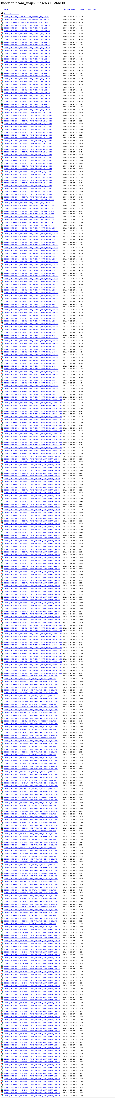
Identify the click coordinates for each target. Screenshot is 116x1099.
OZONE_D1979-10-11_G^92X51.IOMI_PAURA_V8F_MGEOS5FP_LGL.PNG (30, 755)
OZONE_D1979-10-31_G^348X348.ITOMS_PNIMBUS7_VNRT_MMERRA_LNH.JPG (32, 1096)
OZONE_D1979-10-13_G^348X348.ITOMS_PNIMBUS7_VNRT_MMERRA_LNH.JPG (32, 994)
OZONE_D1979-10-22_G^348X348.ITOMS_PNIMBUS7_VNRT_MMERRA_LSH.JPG (32, 1042)
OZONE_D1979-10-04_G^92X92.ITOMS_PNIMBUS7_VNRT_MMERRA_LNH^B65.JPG (33, 642)
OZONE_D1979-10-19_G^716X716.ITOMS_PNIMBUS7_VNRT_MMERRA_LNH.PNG (32, 574)
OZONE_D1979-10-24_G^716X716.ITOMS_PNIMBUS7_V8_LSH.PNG (28, 177)
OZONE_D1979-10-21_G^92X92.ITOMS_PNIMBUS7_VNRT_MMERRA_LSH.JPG (31, 287)
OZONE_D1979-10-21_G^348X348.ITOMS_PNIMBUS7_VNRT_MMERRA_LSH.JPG (32, 1036)
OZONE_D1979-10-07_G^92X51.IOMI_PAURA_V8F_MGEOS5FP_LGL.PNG (30, 721)
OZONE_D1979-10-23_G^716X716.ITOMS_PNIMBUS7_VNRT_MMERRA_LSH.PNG (32, 481)
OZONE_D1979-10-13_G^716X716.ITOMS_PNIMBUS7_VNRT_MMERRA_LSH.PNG (32, 507)
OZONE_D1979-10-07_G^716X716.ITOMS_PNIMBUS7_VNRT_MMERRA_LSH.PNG (32, 524)
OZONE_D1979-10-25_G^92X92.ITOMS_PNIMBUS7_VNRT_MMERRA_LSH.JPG (31, 304)
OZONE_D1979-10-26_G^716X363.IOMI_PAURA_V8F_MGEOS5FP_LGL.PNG (31, 879)
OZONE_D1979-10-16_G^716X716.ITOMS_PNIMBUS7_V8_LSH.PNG (28, 155)
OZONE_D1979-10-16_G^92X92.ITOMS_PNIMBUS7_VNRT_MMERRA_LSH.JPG (31, 267)
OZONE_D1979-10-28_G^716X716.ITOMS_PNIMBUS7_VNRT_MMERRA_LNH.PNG (32, 552)
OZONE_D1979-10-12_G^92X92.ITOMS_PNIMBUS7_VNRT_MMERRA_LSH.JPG (31, 256)
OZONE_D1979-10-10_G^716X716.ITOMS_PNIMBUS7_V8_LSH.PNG (28, 138)
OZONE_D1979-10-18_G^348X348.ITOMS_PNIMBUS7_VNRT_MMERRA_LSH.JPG (32, 1019)
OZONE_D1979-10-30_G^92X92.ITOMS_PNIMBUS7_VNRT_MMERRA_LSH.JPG (31, 329)
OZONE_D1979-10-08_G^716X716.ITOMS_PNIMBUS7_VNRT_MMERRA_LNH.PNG (32, 605)
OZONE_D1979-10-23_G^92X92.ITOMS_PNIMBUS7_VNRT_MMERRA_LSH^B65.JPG (33, 442)
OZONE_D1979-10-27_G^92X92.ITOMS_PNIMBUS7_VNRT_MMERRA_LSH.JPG (31, 315)
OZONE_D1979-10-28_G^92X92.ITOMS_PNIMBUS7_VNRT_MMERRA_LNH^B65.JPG (33, 673)
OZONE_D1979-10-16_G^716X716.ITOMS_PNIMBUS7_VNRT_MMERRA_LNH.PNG (32, 583)
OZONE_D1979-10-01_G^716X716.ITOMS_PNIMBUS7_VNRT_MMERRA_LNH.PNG (32, 622)
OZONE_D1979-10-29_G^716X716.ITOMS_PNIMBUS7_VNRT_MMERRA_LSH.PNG (32, 462)
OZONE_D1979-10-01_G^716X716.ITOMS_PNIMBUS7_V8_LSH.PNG (28, 112)
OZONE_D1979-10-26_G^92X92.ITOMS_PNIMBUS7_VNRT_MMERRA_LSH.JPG (31, 307)
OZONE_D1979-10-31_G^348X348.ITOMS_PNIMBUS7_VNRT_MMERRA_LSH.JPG (32, 1093)
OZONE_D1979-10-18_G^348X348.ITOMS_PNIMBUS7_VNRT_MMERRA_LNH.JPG (32, 1022)
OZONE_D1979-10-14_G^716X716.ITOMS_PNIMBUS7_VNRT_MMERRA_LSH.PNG (32, 504)
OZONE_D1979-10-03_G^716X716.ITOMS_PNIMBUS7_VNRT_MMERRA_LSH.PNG (32, 529)
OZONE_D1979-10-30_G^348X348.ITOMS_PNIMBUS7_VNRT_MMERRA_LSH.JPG (32, 1087)
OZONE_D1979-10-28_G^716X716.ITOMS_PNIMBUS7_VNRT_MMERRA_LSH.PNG (32, 467)
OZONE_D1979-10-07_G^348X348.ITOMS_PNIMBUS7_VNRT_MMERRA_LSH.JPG (32, 957)
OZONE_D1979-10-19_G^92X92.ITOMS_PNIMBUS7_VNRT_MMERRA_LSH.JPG (31, 276)
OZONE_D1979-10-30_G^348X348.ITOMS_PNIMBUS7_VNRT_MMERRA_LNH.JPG (32, 1090)
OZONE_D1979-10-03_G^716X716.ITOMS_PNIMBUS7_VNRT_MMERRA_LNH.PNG (32, 617)
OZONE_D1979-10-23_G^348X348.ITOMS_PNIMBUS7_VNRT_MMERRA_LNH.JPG (32, 1050)
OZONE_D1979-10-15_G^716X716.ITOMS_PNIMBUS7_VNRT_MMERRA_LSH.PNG (32, 501)
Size (82, 9)
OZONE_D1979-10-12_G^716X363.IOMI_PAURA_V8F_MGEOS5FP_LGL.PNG (31, 760)
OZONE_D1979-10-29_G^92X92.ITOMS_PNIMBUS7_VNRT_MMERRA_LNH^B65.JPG (33, 670)
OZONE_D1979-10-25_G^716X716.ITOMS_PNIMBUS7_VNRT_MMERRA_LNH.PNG (32, 557)
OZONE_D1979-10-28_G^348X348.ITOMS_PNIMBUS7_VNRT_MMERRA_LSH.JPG (32, 1076)
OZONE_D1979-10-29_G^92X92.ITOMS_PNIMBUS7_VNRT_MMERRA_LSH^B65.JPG (33, 659)
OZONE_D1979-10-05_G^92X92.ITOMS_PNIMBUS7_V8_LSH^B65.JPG (29, 211)
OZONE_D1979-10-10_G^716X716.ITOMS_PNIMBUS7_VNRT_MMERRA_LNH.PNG (32, 600)
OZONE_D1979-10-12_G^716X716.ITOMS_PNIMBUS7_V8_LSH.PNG (28, 143)
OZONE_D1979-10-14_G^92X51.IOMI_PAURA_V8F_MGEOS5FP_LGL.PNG (30, 780)
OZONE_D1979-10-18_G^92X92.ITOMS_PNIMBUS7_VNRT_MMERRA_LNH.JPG (31, 357)
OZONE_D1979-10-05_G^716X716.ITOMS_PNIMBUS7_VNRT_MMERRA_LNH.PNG (32, 611)
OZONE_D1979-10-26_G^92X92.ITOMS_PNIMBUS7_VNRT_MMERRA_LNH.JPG (31, 380)
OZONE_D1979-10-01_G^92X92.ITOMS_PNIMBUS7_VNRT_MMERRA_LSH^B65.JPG (33, 636)
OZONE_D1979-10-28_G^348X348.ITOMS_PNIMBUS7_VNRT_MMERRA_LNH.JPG (32, 1079)
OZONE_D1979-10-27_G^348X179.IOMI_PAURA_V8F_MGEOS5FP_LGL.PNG (31, 893)
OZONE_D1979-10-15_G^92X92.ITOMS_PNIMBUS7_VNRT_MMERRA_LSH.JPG (31, 264)
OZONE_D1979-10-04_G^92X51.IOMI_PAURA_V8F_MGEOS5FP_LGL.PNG (30, 704)
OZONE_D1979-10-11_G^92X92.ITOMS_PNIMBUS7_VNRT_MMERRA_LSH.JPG (31, 253)
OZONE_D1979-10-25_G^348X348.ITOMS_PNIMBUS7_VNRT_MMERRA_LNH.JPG (32, 1062)
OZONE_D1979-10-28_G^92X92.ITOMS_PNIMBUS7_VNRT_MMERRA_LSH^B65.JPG (33, 662)
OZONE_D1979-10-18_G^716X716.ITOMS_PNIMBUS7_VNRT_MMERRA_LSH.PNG (32, 493)
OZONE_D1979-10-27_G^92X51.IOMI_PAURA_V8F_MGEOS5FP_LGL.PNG (30, 890)
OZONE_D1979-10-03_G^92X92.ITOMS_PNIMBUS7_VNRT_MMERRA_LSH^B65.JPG (33, 631)
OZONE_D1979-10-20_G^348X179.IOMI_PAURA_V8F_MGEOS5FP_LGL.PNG (31, 834)
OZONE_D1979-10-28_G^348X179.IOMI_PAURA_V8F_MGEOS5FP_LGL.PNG (31, 901)
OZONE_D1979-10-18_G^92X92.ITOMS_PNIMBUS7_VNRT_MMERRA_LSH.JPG (31, 273)
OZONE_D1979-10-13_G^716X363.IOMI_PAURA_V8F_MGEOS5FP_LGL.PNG (31, 769)
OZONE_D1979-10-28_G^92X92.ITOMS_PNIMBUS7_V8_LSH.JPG (27, 101)
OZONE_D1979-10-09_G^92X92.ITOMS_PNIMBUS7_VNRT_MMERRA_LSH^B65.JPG (33, 403)
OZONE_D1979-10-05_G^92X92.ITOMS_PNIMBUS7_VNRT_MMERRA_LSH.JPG (31, 239)
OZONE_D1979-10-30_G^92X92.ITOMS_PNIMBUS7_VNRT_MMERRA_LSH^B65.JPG (33, 656)
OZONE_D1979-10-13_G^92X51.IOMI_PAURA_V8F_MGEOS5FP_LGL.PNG (30, 772)
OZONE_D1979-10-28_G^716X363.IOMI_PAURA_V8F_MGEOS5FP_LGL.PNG (31, 896)
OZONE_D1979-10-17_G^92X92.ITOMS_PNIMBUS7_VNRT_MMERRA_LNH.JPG (31, 355)
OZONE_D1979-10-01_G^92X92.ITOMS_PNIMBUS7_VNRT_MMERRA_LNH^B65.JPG (33, 650)
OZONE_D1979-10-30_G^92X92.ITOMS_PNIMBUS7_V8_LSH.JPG (27, 107)
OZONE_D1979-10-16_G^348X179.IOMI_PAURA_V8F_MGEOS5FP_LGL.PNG (31, 800)
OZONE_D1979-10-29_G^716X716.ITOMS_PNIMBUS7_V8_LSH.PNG (28, 191)
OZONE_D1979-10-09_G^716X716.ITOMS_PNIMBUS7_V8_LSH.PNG (28, 135)
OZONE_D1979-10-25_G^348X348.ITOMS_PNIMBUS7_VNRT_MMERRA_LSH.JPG (32, 1059)
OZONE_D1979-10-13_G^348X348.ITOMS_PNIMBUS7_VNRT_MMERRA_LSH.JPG (32, 991)
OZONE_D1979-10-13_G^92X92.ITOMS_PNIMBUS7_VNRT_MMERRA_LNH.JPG (31, 343)
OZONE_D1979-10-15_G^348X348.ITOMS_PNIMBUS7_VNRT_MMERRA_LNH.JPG (32, 1005)
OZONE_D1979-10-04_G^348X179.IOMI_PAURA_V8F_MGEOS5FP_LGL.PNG (31, 707)
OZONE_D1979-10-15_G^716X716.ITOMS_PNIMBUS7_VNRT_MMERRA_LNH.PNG (32, 586)
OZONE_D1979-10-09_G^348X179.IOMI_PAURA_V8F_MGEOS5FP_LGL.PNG (31, 741)
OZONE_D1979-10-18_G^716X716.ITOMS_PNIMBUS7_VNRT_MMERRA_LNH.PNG (32, 577)
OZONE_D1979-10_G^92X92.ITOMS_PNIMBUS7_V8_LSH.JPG (26, 22)
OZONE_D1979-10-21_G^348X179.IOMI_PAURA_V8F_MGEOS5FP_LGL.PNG (31, 842)
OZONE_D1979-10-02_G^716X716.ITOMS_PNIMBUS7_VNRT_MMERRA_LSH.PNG (32, 535)
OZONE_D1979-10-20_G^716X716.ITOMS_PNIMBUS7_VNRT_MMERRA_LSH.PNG (32, 487)
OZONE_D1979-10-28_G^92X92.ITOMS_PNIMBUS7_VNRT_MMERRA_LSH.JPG (31, 318)
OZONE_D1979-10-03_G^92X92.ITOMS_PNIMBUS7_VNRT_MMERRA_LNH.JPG (31, 295)
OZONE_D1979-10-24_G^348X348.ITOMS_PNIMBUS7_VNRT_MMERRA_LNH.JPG (32, 1056)
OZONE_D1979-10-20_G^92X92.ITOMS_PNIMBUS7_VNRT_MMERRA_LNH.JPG (31, 363)
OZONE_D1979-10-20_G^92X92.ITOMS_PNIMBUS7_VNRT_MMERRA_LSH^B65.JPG (33, 434)
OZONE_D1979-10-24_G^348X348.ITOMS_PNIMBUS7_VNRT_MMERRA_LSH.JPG (32, 1053)
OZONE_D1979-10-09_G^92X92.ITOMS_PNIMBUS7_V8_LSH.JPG (27, 48)
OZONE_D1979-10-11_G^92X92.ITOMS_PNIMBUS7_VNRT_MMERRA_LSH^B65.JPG (33, 408)
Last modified (69, 9)
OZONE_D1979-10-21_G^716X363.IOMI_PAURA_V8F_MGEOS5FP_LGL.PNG (31, 836)
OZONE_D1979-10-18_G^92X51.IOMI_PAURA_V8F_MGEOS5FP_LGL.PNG (30, 814)
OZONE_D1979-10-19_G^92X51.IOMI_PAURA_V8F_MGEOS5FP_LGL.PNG (30, 822)
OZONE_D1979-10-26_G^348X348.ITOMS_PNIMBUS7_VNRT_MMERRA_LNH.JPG (32, 1067)
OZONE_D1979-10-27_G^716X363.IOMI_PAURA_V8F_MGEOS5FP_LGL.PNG (31, 887)
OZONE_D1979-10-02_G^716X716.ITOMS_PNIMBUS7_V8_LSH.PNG (28, 115)
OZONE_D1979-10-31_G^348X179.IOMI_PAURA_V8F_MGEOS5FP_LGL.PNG (31, 926)
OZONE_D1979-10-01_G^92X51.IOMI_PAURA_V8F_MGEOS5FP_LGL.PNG (30, 679)
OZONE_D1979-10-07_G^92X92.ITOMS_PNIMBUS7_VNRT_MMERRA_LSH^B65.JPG (33, 397)
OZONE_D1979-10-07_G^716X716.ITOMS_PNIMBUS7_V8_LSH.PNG (28, 129)
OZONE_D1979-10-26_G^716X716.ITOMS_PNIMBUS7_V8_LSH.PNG (28, 183)
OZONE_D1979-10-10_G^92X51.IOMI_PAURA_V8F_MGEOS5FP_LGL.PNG (30, 746)
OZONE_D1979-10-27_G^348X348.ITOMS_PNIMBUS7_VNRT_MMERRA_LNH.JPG (32, 1073)
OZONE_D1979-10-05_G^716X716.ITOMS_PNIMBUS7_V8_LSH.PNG (28, 124)
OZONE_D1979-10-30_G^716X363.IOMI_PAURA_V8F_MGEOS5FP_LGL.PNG (31, 912)
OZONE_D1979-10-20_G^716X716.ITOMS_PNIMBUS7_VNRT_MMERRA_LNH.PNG (32, 569)
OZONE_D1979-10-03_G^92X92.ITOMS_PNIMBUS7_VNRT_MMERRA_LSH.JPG (31, 233)
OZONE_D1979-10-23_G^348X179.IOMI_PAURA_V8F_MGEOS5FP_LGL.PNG (31, 859)
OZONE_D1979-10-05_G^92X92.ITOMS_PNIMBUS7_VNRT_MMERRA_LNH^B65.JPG (33, 639)
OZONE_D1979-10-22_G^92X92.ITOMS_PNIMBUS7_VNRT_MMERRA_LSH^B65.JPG (33, 439)
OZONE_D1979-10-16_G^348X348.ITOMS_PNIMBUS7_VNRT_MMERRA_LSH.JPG (32, 1008)
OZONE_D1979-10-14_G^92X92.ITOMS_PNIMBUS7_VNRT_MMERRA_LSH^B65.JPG (33, 417)
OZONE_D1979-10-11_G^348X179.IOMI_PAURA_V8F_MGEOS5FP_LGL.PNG (31, 757)
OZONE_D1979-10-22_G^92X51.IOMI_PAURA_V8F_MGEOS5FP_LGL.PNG (30, 848)
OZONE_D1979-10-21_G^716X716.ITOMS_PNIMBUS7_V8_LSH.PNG (28, 169)
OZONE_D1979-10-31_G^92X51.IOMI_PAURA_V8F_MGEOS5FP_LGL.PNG (30, 924)
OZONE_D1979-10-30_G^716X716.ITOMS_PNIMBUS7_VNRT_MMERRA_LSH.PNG (32, 459)
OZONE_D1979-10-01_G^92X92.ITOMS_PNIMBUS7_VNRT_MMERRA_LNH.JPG (31, 281)
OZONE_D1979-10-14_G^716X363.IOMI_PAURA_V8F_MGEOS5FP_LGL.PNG (31, 777)
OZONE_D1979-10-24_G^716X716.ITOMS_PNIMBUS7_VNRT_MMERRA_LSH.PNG (32, 476)
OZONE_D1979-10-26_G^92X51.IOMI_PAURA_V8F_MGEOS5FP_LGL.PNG (30, 881)
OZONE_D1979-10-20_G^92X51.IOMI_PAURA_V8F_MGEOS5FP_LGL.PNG (30, 831)
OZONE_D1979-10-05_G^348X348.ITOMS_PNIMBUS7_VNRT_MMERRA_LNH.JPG (32, 955)
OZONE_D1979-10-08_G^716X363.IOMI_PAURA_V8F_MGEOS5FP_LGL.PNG (31, 726)
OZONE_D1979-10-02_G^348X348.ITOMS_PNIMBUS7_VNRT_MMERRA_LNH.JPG (32, 938)
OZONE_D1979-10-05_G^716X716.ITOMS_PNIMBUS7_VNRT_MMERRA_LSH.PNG (32, 526)
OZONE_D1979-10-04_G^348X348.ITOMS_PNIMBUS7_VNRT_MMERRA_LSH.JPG (32, 946)
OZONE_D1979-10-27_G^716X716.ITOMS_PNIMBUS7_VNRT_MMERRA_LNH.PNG (32, 549)
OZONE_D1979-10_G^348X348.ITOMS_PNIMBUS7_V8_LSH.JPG (26, 19)
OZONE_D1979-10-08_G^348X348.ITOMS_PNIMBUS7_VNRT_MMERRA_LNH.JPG (32, 966)
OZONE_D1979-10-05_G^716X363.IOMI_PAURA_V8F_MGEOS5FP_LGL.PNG (31, 710)
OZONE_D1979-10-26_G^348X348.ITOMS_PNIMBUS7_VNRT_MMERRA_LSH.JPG (32, 1065)
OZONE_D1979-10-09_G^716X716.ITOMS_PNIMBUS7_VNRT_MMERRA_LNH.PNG (32, 603)
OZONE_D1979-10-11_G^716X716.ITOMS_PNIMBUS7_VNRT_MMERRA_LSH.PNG (32, 510)
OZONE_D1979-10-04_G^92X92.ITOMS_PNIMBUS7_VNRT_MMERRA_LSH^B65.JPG (33, 628)
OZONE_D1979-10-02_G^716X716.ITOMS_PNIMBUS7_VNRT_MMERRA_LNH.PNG (32, 619)
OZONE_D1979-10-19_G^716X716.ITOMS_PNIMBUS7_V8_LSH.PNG (28, 163)
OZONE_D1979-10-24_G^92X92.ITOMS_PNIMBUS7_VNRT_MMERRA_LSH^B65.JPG (33, 445)
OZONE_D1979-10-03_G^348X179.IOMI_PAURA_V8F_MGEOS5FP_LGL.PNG (31, 698)
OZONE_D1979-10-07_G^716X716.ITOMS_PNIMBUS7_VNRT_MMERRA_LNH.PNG (32, 608)
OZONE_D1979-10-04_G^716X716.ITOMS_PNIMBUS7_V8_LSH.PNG (28, 121)
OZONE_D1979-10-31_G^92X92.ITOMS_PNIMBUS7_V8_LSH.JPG (27, 110)
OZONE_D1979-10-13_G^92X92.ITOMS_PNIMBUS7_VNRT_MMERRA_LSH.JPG (31, 259)
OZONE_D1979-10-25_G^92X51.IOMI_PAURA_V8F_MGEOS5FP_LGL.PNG (30, 873)
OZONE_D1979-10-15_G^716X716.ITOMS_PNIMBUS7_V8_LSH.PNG (28, 152)
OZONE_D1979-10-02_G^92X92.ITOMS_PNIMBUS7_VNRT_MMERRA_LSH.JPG (31, 231)
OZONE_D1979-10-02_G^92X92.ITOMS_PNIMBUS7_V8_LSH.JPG (27, 28)
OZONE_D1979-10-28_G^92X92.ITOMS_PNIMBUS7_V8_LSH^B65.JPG (29, 217)
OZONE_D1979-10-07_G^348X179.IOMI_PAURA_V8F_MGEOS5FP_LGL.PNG (31, 724)
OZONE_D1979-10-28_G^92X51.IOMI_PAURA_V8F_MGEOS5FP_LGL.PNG (30, 898)
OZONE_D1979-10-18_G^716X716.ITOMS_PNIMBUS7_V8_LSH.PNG (28, 160)
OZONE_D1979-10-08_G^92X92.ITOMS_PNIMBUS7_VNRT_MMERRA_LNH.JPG (31, 324)
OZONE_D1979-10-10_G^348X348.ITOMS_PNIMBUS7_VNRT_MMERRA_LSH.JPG (32, 974)
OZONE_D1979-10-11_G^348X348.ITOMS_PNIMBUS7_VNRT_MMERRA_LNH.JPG (32, 983)
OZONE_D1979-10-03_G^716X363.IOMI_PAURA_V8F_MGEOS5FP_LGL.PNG (31, 693)
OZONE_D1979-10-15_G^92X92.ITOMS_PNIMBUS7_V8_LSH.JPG (27, 64)
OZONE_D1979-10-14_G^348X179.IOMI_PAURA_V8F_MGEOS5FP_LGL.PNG (31, 783)
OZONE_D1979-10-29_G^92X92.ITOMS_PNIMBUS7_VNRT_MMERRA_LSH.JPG (31, 321)
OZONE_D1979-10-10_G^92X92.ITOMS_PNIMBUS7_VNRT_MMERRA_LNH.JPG (31, 335)
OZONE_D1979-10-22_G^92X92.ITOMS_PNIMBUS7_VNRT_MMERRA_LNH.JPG (31, 369)
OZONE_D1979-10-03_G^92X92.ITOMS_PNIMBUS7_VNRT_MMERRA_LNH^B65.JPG (33, 645)
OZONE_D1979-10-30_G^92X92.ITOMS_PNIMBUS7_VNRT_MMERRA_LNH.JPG (31, 391)
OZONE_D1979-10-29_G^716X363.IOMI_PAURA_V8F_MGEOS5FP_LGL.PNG (31, 904)
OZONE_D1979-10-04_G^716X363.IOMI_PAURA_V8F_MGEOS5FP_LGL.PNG (31, 701)
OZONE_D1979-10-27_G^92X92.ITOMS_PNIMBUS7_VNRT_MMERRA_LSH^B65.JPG (33, 453)
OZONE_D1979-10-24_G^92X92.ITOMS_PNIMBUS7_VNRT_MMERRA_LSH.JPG (31, 301)
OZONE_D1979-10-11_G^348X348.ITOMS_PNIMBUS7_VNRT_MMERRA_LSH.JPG (32, 980)
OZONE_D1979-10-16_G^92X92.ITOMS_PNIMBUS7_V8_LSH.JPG (27, 67)
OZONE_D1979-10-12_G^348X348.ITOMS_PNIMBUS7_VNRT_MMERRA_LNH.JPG (32, 988)
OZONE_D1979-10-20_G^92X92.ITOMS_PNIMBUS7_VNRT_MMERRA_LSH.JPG (31, 279)
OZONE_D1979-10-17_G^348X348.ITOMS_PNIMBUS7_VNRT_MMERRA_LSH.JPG (32, 1014)
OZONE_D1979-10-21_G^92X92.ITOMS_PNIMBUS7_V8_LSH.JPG (27, 81)
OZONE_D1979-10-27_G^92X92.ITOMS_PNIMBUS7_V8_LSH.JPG (27, 98)
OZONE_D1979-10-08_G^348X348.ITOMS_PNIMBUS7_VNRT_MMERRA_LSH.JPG (32, 963)
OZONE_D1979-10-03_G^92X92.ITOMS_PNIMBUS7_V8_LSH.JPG (27, 31)
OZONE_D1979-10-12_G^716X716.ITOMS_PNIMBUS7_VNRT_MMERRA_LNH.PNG (32, 591)
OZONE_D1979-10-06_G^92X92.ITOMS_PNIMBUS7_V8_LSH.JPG (27, 39)
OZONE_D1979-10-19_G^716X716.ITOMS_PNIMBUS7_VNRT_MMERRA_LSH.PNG (32, 490)
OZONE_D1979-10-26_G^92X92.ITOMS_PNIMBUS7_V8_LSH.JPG (27, 95)
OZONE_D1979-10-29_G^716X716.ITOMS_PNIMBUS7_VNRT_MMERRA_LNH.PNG (32, 546)
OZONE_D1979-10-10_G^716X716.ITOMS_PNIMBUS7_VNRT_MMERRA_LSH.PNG (32, 515)
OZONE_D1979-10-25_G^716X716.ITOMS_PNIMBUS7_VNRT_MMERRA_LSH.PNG (32, 473)
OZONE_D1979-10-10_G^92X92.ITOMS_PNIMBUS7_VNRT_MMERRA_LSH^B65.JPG (33, 405)
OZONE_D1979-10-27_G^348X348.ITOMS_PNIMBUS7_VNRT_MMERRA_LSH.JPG (32, 1070)
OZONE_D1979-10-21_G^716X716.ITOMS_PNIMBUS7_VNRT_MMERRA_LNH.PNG (32, 572)
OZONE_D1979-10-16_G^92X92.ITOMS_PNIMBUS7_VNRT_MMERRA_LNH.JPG (31, 352)
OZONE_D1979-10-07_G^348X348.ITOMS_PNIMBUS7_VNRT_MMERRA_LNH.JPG (32, 960)
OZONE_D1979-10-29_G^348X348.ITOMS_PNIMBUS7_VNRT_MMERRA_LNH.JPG (32, 1084)
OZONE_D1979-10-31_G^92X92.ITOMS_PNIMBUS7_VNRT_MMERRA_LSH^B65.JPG (33, 653)
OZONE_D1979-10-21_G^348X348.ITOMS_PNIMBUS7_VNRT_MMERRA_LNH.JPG (32, 1039)
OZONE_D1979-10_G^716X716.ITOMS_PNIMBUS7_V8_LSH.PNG (26, 17)
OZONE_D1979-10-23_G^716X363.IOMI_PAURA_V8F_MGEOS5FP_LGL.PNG (31, 853)
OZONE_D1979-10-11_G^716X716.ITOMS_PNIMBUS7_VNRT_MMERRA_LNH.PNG (32, 597)
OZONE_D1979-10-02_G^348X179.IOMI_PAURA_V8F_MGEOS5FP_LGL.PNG (31, 690)
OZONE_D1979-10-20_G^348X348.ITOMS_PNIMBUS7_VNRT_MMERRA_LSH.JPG (32, 1031)
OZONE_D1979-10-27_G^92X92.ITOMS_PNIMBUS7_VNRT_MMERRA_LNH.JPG (31, 383)
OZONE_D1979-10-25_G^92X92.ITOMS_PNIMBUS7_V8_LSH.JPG (27, 93)
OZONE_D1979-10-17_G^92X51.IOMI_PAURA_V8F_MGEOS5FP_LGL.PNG (30, 805)
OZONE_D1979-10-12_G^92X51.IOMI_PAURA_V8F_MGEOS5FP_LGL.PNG (30, 763)
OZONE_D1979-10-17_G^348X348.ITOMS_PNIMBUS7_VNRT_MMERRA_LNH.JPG (32, 1017)
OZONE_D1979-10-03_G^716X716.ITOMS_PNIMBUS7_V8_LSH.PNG (28, 118)
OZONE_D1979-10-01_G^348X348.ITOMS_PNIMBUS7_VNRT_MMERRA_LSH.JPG (32, 929)
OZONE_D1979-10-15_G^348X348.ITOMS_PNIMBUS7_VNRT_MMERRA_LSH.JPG (32, 1003)
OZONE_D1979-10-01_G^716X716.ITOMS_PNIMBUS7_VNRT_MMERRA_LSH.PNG (32, 538)
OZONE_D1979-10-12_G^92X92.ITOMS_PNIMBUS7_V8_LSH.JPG (27, 56)
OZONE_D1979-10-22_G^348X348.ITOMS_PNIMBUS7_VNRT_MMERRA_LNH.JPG (32, 1045)
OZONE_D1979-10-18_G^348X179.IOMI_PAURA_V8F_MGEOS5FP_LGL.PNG (31, 817)
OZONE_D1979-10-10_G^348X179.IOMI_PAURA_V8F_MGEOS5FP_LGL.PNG (31, 749)
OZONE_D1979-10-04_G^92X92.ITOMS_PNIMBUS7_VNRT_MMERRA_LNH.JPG (31, 298)
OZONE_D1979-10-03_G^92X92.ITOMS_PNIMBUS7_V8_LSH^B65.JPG (29, 205)
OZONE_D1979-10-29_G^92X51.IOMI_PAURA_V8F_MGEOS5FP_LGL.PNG (30, 907)
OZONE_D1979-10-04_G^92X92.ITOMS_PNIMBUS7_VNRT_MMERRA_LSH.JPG (31, 236)
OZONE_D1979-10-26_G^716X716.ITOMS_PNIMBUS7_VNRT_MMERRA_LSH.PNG (32, 470)
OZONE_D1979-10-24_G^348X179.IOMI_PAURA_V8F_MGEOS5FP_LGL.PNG (31, 867)
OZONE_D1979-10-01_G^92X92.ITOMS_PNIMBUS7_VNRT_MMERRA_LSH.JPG (31, 228)
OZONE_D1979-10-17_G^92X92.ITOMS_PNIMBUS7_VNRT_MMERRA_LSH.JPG (31, 270)
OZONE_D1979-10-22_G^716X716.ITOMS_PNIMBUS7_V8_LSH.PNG (28, 172)
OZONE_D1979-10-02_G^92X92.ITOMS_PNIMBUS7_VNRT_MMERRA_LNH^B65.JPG (33, 648)
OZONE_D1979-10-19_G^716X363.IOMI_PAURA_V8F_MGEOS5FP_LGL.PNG (31, 819)
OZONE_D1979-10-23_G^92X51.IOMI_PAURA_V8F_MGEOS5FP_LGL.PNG (30, 856)
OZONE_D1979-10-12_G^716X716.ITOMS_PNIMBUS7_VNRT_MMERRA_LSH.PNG (32, 512)
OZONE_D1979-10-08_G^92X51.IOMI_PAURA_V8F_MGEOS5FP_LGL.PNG (30, 729)
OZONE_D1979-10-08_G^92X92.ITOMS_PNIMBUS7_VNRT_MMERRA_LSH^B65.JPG (33, 400)
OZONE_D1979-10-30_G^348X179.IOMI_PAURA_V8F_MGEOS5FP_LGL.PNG (31, 918)
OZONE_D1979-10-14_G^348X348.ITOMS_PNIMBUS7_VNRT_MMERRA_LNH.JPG (32, 1000)
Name (6, 9)
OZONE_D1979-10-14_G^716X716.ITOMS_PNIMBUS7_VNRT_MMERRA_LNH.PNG (32, 588)
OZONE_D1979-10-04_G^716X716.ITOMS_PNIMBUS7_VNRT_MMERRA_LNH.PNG (32, 614)
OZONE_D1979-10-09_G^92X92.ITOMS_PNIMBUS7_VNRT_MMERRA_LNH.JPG (31, 326)
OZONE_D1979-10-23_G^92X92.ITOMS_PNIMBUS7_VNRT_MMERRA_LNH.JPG (31, 372)
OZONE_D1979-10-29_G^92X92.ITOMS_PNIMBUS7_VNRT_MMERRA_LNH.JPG (31, 388)
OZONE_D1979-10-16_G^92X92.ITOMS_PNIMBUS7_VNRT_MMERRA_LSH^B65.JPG (33, 422)
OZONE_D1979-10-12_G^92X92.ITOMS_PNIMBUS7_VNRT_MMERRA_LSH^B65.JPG (33, 411)
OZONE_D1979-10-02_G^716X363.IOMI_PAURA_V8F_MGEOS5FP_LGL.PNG (31, 684)
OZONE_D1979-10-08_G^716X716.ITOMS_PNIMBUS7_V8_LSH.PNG (28, 132)
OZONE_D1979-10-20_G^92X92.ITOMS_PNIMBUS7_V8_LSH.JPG (27, 79)
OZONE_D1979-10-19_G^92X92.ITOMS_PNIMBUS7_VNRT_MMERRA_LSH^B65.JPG (33, 431)
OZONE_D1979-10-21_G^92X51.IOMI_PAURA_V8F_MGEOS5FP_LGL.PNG (30, 839)
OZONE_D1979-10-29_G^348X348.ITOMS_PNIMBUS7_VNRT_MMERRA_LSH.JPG (32, 1081)
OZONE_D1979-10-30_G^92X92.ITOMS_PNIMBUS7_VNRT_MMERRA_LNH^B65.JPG (33, 667)
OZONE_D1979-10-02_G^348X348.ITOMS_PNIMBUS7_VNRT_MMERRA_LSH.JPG (32, 935)
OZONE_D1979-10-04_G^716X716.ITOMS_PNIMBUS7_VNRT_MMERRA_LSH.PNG (32, 532)
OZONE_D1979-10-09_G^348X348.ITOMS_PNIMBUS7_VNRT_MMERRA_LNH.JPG (32, 972)
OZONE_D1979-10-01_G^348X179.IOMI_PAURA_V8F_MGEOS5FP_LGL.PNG (31, 681)
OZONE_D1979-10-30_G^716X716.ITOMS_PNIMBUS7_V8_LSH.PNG (28, 194)
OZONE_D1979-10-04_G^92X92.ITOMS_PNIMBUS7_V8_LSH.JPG (27, 33)
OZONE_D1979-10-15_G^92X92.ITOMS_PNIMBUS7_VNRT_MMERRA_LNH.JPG (31, 349)
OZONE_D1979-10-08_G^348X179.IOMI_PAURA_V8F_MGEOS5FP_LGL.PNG (31, 732)
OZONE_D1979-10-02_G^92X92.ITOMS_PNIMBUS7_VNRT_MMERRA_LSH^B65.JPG (33, 634)
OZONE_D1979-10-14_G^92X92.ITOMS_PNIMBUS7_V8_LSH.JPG (27, 62)
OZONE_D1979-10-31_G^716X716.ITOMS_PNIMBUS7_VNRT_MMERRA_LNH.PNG (32, 541)
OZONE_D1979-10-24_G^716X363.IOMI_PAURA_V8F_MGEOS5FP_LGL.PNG (31, 862)
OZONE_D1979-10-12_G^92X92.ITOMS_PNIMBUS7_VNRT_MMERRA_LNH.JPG (31, 341)
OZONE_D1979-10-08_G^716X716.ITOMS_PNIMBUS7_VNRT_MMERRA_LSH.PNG (32, 521)
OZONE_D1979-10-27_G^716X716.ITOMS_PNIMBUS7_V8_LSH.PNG (28, 186)
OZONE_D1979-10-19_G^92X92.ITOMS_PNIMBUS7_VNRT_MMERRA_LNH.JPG (31, 360)
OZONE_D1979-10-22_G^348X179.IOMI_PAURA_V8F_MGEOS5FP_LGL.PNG (31, 850)
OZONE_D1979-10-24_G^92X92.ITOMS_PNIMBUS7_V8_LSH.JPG (27, 90)
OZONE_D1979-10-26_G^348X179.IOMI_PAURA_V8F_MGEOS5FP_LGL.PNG (31, 884)
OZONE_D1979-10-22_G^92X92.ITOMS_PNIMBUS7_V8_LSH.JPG (27, 84)
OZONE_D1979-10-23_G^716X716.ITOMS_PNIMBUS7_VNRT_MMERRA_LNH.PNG (32, 563)
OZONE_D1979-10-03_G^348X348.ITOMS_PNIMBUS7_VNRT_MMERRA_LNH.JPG (32, 943)
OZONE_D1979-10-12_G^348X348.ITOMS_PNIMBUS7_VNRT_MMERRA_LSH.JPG (32, 986)
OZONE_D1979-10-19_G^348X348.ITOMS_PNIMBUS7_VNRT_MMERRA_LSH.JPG (32, 1025)
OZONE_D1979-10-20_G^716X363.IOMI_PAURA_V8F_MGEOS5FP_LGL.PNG (31, 828)
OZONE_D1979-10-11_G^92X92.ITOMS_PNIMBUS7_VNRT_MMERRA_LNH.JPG (31, 338)
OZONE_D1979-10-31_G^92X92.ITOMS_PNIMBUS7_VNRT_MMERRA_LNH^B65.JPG (33, 665)
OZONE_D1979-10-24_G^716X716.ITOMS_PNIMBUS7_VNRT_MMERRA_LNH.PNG (32, 560)
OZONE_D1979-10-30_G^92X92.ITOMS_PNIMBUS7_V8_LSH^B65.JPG (29, 222)
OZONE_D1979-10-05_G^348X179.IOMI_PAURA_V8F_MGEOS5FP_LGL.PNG (31, 715)
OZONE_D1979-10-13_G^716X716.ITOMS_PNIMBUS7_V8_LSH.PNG (28, 146)
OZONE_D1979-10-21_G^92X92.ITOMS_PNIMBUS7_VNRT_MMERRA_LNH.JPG (31, 366)
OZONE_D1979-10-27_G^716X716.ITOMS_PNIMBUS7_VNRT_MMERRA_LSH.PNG (32, 464)
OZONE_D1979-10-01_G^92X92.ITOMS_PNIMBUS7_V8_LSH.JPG (27, 25)
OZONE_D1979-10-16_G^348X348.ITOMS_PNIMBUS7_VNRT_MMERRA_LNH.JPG (32, 1011)
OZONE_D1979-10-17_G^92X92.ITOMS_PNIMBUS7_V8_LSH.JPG (27, 70)
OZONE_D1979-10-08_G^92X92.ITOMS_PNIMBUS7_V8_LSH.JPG (27, 45)
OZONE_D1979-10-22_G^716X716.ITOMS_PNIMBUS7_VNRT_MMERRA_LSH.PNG (32, 479)
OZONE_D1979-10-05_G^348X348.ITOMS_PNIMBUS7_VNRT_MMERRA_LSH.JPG (32, 952)
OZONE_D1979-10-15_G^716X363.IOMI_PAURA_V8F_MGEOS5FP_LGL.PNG (31, 786)
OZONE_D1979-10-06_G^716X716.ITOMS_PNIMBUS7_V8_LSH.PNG (28, 126)
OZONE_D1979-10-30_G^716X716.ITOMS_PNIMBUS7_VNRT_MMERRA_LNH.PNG (32, 543)
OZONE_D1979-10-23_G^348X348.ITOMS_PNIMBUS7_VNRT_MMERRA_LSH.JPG (32, 1048)
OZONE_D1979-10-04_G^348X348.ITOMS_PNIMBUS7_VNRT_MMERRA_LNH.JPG (32, 949)
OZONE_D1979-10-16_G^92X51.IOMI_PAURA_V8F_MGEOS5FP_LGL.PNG (30, 797)
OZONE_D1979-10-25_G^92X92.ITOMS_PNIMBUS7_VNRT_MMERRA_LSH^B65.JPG (33, 448)
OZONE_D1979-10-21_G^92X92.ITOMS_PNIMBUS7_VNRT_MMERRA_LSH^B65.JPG (33, 436)
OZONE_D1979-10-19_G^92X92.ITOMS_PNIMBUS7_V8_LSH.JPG (27, 76)
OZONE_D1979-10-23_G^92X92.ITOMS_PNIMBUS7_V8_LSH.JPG (27, 87)
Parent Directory (11, 14)
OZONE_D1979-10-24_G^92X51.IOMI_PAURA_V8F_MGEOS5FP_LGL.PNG (30, 865)
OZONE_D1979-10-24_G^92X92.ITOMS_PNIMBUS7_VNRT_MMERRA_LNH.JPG (31, 374)
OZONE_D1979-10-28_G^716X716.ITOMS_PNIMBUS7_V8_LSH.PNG (28, 188)
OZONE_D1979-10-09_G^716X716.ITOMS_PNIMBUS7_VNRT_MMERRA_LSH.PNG (32, 518)
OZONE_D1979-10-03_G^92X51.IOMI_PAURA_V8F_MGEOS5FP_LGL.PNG (30, 695)
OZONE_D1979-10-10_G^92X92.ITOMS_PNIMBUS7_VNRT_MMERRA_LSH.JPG (31, 250)
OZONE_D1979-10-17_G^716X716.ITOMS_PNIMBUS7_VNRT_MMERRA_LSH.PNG (32, 498)
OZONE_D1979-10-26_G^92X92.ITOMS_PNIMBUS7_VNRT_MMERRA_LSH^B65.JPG (33, 450)
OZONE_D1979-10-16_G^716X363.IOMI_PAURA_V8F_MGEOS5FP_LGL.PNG (31, 794)
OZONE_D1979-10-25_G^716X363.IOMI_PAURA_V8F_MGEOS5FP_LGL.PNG (31, 870)
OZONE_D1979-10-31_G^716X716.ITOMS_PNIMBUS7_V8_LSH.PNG (28, 197)
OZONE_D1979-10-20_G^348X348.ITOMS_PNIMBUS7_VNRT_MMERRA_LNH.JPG (32, 1034)
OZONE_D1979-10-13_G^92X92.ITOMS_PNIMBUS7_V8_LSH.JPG (27, 59)
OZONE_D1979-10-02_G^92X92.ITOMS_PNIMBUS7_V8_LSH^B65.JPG (29, 203)
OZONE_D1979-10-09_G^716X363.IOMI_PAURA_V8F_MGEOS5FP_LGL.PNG (31, 735)
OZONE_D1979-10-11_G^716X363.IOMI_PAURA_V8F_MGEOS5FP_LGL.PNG (31, 752)
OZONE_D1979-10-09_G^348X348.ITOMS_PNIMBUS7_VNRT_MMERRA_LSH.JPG (32, 969)
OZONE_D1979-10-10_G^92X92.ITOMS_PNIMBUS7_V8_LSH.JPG (27, 50)
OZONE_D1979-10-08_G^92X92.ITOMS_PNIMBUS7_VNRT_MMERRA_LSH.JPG (31, 245)
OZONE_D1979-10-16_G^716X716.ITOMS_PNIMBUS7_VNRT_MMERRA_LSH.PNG (32, 495)
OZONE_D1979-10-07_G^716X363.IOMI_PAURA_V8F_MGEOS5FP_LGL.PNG (31, 718)
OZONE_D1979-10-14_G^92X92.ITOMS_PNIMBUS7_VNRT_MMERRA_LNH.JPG (31, 346)
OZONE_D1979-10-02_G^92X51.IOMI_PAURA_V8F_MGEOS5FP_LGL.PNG (30, 687)
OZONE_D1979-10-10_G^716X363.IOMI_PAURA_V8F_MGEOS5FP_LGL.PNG (31, 743)
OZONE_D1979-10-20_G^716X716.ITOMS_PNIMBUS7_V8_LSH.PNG (28, 166)
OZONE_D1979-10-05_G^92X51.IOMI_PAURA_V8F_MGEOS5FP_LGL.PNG (30, 712)
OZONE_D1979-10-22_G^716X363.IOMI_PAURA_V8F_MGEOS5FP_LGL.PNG (31, 845)
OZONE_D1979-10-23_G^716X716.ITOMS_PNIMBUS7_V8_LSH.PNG (28, 174)
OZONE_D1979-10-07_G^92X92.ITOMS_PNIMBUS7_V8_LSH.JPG (27, 42)
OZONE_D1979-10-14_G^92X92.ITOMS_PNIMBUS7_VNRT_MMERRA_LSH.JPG (31, 262)
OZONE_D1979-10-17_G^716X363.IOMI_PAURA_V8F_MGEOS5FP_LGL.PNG (31, 803)
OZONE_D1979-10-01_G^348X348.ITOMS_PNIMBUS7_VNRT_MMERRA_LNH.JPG (32, 932)
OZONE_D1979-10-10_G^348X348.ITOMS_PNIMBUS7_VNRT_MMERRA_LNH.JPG (32, 977)
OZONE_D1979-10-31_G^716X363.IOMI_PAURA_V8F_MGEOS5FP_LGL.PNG (31, 921)
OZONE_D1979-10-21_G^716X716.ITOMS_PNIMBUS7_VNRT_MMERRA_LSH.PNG (32, 484)
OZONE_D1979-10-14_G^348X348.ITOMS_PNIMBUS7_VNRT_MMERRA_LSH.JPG (32, 997)
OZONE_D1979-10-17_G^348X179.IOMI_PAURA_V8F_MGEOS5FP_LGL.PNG (31, 808)
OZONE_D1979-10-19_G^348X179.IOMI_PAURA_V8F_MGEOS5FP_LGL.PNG (31, 825)
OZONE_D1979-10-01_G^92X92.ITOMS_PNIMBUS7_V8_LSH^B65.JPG (29, 200)
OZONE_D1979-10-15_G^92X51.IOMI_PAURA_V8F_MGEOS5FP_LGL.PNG (30, 788)
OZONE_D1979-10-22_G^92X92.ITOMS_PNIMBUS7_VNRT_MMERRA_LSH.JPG (31, 290)
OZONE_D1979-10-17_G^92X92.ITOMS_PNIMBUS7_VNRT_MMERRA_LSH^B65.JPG (33, 425)
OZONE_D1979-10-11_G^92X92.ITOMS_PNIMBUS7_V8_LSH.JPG (27, 53)
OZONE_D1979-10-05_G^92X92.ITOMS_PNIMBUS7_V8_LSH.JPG (27, 36)
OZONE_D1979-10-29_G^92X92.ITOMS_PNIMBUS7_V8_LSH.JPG (27, 104)
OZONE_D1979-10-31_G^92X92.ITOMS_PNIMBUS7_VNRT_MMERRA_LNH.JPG (31, 394)
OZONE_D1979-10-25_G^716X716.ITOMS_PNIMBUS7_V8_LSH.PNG (28, 180)
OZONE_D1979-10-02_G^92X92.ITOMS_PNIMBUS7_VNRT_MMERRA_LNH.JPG (31, 284)
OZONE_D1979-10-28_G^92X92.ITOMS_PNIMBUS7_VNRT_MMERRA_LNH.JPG (31, 386)
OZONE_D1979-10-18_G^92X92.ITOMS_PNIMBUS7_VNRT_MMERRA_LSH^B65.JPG (33, 428)
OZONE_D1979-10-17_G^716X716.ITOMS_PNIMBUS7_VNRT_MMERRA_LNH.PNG (32, 580)
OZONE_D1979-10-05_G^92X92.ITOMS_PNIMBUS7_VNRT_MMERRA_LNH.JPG (31, 310)
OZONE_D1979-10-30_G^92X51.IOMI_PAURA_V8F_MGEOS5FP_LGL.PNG (30, 915)
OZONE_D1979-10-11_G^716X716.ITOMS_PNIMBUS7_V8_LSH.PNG (28, 141)
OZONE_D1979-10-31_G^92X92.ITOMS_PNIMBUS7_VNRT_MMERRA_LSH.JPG (31, 332)
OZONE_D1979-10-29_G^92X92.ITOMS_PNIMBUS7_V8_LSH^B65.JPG (29, 219)
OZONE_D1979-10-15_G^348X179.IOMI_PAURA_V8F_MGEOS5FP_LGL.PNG (31, 791)
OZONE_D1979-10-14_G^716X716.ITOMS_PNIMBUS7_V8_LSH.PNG (28, 149)
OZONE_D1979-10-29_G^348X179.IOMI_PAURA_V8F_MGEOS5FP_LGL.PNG (31, 910)
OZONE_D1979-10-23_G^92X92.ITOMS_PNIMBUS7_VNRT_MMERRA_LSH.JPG (31, 293)
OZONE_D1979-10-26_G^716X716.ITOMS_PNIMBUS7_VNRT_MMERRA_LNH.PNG (32, 555)
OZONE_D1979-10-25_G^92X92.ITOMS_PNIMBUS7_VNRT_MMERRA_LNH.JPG (31, 377)
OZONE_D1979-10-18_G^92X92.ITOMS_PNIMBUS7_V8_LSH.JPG (27, 73)
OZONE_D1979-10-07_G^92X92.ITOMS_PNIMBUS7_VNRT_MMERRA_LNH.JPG (31, 312)
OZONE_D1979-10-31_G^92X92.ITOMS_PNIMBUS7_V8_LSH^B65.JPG (29, 225)
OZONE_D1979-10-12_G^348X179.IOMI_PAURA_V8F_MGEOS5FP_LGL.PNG (31, 766)
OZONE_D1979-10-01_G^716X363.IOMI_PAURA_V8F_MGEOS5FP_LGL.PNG (31, 676)
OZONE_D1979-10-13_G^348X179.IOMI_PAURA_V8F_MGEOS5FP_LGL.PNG (31, 774)
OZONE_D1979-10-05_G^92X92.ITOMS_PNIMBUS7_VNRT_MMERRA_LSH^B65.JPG (33, 625)
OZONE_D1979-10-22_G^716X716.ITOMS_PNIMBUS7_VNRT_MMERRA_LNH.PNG (32, 566)
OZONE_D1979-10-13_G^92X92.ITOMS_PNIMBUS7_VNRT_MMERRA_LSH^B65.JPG (33, 414)
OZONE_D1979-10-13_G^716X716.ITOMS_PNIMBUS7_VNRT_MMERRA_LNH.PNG (32, 594)
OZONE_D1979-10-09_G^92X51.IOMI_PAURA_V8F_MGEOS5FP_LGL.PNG (30, 738)
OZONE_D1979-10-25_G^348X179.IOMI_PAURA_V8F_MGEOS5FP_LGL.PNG (31, 876)
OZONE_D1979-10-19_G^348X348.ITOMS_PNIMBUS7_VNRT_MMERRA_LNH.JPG (32, 1028)
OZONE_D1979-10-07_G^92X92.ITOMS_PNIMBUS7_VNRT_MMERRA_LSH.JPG (31, 242)
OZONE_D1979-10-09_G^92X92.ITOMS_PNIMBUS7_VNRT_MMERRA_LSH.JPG (31, 248)
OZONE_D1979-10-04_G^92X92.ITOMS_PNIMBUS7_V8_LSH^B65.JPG (29, 208)
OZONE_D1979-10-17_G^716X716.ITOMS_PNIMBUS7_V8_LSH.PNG (28, 157)
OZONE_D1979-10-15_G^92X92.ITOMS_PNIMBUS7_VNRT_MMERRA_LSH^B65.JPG (33, 419)
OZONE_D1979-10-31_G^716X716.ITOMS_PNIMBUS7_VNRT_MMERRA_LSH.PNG (32, 456)
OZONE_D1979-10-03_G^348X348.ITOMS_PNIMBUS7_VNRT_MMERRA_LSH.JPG (32, 941)
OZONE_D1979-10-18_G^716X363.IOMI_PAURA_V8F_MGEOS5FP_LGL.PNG (31, 811)
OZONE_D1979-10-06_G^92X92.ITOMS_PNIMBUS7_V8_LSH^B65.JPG (29, 214)
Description (91, 9)
